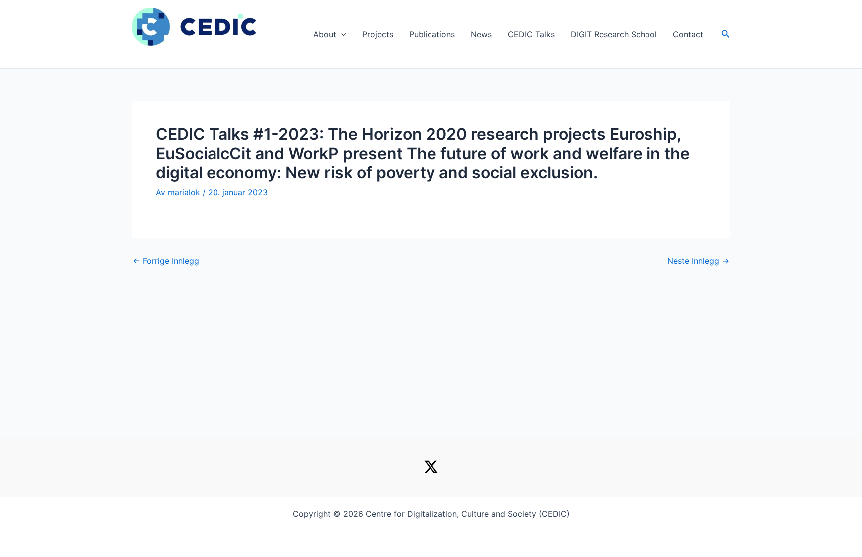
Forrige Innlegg (166, 261)
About (324, 34)
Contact (688, 34)
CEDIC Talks (531, 34)
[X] (431, 466)
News (481, 34)
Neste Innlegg (698, 261)
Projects (377, 34)
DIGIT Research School (614, 34)
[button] (341, 34)
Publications (432, 34)
